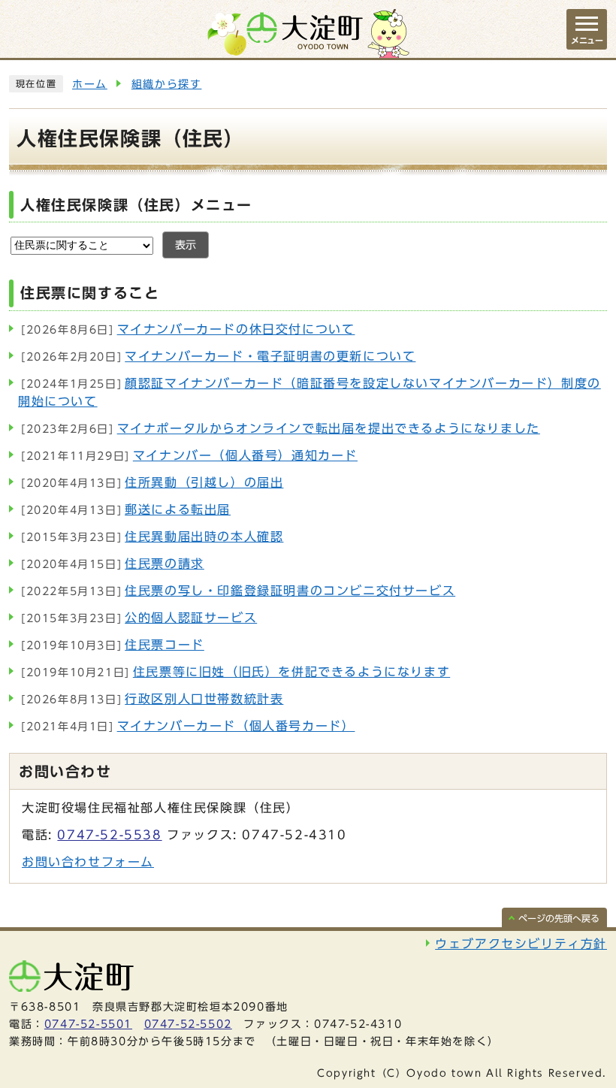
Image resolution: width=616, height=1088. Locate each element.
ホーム (89, 84)
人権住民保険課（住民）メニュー (136, 205)
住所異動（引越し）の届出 (152, 482)
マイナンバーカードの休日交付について (188, 329)
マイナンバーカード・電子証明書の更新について (218, 356)
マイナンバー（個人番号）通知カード (189, 455)
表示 (185, 245)
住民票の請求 (112, 564)
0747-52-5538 (109, 835)
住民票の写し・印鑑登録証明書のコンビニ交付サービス (238, 591)
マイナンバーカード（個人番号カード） (188, 726)
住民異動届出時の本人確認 (152, 536)
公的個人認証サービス (139, 618)
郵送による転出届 (126, 509)
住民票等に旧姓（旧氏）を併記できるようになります (235, 672)
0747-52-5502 (188, 1024)
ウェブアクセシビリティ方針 (521, 944)
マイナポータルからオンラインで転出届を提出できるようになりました (280, 428)
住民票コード (112, 645)
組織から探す (166, 84)
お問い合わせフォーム (88, 862)
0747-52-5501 (88, 1024)
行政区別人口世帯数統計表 (152, 699)
